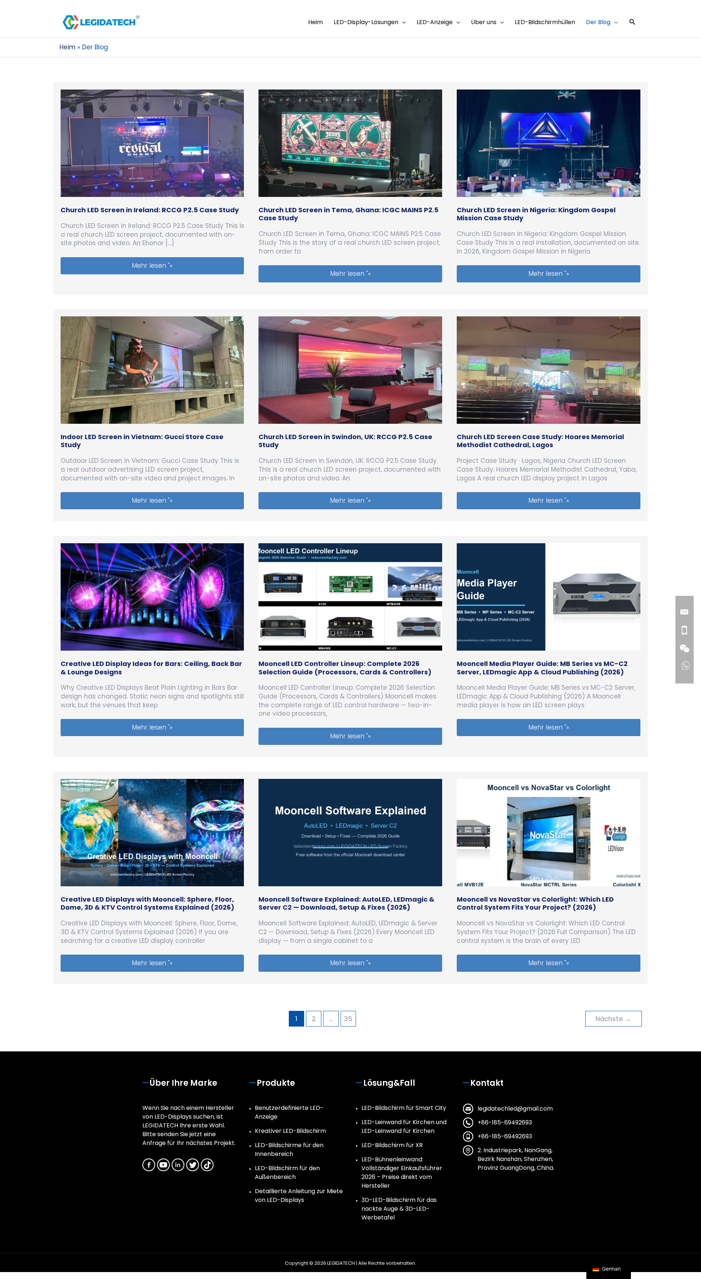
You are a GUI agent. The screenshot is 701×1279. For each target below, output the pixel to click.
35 (348, 1018)
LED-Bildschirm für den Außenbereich (287, 1172)
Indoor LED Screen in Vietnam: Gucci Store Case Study (142, 440)
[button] (632, 22)
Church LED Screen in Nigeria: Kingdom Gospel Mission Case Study (536, 213)
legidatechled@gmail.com (515, 1108)
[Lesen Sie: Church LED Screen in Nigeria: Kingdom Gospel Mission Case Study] (548, 142)
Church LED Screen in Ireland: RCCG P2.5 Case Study (150, 209)
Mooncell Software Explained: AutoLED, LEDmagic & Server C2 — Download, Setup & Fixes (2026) (346, 903)
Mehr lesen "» (187, 265)
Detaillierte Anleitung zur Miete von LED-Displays (299, 1195)
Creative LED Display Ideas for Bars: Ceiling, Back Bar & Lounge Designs (151, 667)
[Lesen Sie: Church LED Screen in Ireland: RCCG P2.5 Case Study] (152, 142)
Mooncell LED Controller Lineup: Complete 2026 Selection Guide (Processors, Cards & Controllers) (345, 667)
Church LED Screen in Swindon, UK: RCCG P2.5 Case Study (345, 440)
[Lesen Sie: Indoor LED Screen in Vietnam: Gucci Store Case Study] (152, 369)
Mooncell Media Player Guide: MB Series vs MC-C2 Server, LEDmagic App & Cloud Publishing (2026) (542, 667)
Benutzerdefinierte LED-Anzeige (289, 1112)
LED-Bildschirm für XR (392, 1145)
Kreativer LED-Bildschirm (290, 1131)
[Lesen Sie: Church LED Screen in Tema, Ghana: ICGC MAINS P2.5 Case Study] (350, 142)
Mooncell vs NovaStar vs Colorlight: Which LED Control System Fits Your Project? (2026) (535, 903)
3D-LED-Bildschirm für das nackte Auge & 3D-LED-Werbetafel (399, 1209)
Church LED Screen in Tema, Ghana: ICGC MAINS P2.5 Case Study (348, 213)
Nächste (613, 1018)
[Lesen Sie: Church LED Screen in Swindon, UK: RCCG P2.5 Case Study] (350, 369)
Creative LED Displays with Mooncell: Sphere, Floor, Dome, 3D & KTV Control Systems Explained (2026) (147, 903)
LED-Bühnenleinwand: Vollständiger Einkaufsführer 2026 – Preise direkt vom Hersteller (401, 1172)
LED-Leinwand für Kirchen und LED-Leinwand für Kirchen (404, 1126)
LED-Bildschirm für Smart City (403, 1108)
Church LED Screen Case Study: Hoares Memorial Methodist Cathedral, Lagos (540, 440)
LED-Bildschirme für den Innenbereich (289, 1149)
